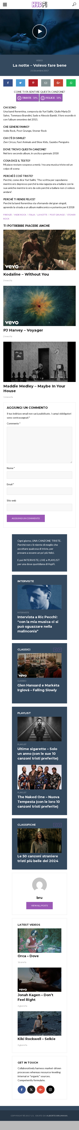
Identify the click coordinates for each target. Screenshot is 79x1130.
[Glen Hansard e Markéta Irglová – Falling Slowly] (39, 665)
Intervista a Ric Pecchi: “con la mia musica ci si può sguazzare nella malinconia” (37, 624)
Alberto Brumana (57, 1116)
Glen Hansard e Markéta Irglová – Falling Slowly (38, 687)
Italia (32, 214)
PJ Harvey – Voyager (23, 330)
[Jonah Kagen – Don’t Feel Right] (39, 980)
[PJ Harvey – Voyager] (39, 306)
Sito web (11, 500)
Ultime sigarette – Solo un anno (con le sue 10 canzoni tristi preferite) (37, 753)
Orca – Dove (28, 956)
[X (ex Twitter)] (31, 1090)
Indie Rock (20, 214)
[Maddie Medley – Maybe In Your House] (39, 362)
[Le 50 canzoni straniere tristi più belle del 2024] (39, 840)
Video (39, 60)
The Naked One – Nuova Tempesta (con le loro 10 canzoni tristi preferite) (38, 802)
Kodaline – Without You (26, 274)
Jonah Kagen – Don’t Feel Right (35, 997)
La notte (42, 214)
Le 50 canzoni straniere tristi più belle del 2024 (37, 858)
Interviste (23, 612)
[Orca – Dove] (39, 940)
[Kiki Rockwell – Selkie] (39, 1023)
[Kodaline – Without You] (39, 250)
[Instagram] (50, 1090)
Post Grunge (57, 214)
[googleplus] (41, 1090)
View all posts (39, 905)
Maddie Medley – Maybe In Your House (34, 388)
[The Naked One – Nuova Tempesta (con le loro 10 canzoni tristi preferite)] (39, 777)
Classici (21, 680)
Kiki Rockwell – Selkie (36, 1039)
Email (10, 484)
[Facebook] (22, 1090)
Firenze (7, 214)
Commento (13, 423)
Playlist (21, 744)
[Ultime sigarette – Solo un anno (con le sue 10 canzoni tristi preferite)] (39, 729)
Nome (11, 468)
